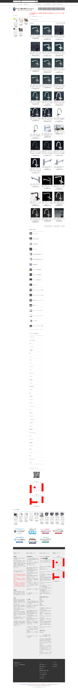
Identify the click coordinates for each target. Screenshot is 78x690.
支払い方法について (43, 664)
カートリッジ (34, 249)
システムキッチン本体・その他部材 (36, 326)
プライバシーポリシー (43, 672)
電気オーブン (34, 305)
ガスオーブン (34, 284)
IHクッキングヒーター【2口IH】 (38, 295)
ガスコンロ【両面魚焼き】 (37, 269)
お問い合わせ (54, 4)
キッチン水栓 (34, 233)
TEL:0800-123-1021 (60, 4)
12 (62, 226)
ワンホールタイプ (39, 16)
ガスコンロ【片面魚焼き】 (37, 274)
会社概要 (53, 8)
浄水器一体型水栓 (35, 238)
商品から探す (26, 4)
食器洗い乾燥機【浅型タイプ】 (37, 259)
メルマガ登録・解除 (38, 4)
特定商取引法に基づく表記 (44, 670)
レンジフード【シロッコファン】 (37, 315)
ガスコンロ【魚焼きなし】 (37, 279)
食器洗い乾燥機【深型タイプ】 (37, 254)
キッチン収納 (34, 320)
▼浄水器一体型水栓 (34, 16)
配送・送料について (43, 666)
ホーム (14, 4)
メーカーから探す (19, 4)
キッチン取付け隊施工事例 (46, 4)
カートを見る (55, 664)
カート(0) (62, 1)
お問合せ (58, 8)
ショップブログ (42, 676)
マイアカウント (55, 662)
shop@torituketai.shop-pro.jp (46, 685)
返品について (42, 668)
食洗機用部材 (34, 264)
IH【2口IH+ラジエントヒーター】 (37, 300)
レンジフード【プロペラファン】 (37, 310)
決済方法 (44, 8)
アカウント (57, 1)
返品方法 (49, 8)
